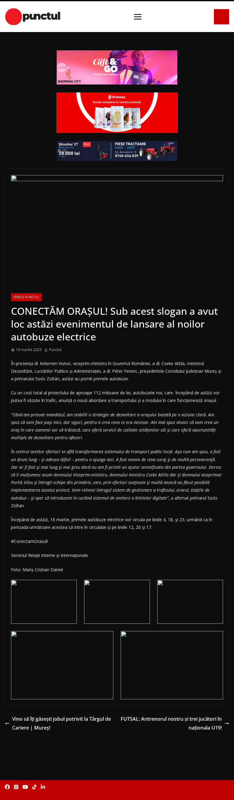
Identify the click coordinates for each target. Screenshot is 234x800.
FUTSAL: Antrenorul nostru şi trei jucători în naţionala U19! (171, 723)
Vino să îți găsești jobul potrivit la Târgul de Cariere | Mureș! (61, 723)
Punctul (55, 349)
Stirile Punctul (26, 297)
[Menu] (137, 16)
